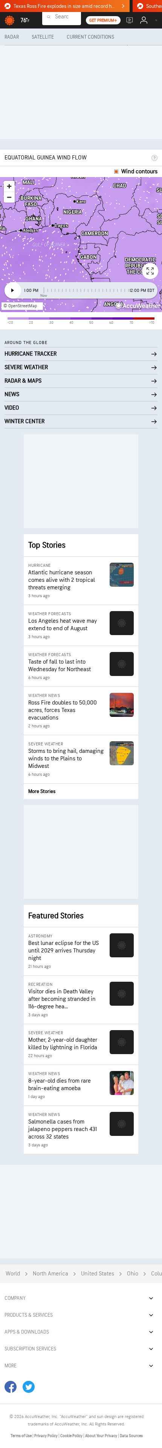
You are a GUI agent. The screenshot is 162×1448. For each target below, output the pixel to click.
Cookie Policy (71, 1435)
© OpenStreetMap (20, 306)
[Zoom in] (9, 186)
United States (97, 1273)
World (13, 1273)
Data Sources (131, 1435)
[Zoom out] (9, 197)
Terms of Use (21, 1435)
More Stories (41, 791)
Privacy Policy (46, 1435)
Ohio (132, 1273)
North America (50, 1273)
